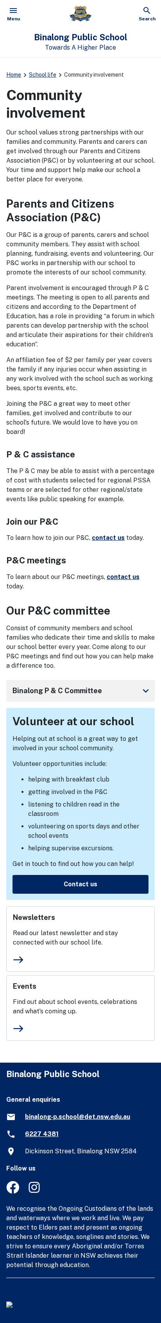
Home (13, 75)
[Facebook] (12, 1191)
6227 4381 (42, 1134)
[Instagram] (35, 1191)
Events (24, 986)
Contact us (80, 884)
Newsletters (34, 917)
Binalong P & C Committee (82, 691)
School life (42, 75)
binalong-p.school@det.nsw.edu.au (77, 1116)
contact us (108, 537)
